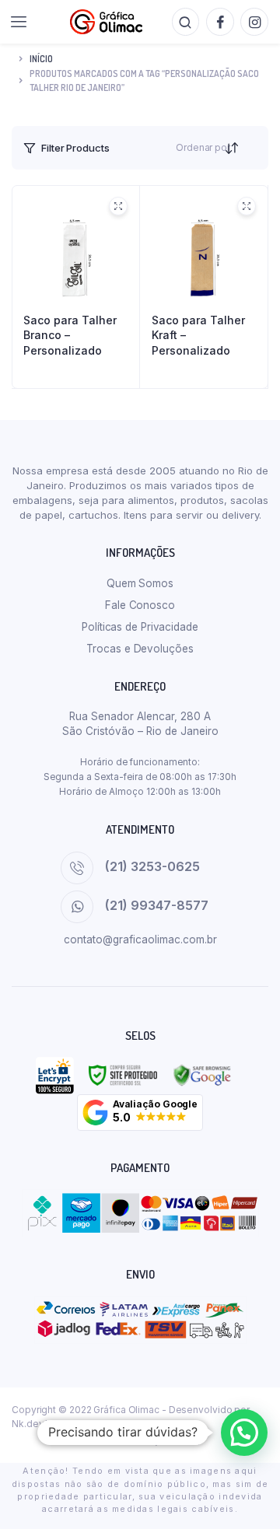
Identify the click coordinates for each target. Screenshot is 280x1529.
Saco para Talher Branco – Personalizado (70, 335)
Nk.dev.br (33, 1423)
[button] (140, 1112)
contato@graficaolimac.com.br (140, 939)
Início (41, 59)
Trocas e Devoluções (139, 648)
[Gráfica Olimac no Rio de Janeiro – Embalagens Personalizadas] (106, 21)
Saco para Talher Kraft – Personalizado (198, 335)
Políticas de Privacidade (140, 627)
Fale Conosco (140, 605)
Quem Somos (140, 583)
